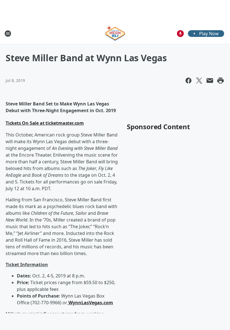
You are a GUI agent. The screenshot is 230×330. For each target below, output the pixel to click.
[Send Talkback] (180, 33)
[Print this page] (220, 80)
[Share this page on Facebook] (188, 80)
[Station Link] (115, 33)
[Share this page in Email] (210, 80)
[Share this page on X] (199, 80)
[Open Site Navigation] (7, 33)
